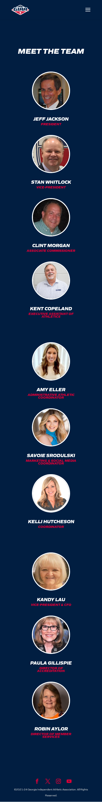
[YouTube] (69, 781)
